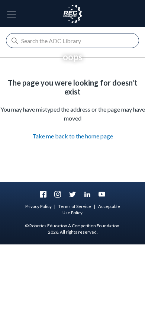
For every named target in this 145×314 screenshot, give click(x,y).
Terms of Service (74, 206)
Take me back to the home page (72, 136)
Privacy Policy (38, 206)
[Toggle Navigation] (11, 14)
